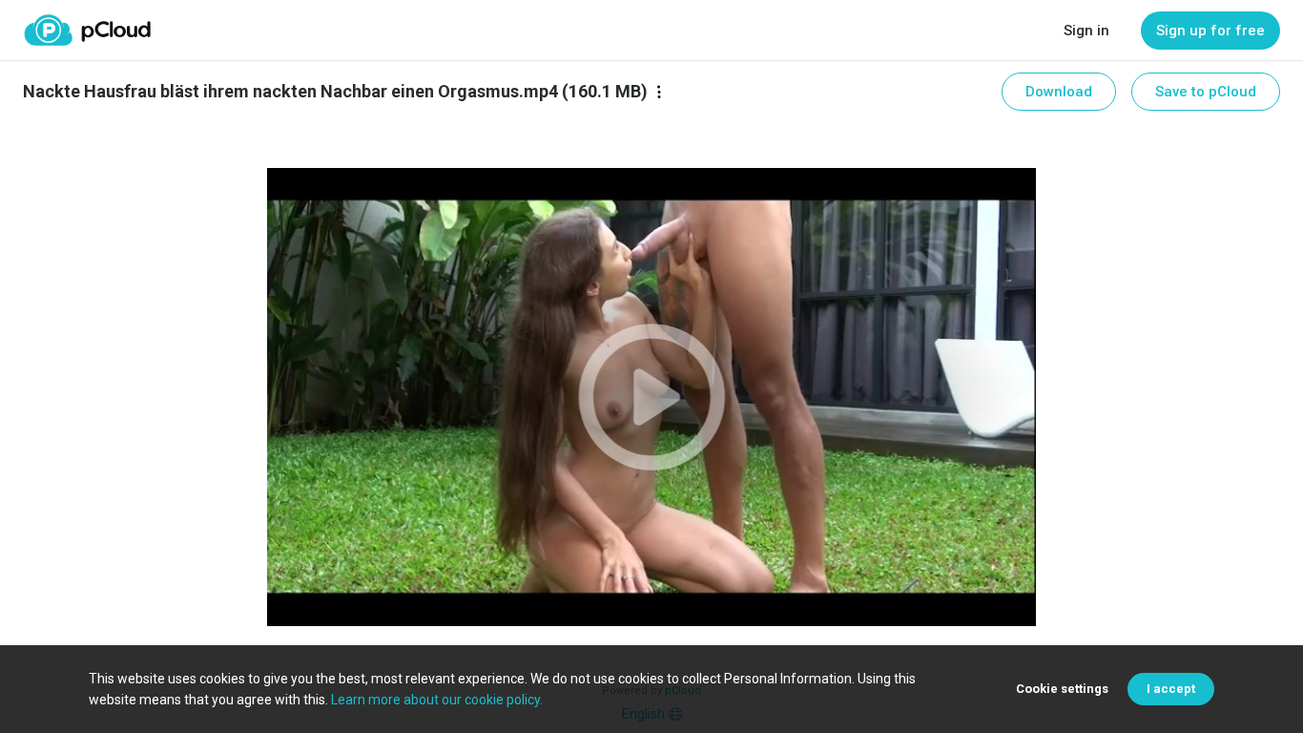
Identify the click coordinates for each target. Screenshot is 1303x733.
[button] (651, 397)
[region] (651, 397)
